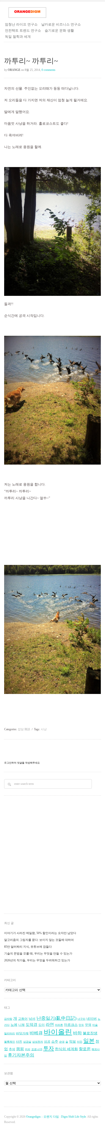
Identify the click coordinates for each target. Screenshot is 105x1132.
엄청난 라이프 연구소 (21, 24)
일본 (88, 1041)
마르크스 (71, 1025)
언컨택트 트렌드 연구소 (23, 30)
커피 (27, 1049)
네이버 (91, 1018)
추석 (12, 1049)
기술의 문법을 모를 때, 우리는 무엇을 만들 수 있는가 (38, 953)
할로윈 (85, 1049)
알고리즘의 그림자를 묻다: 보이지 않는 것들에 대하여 (39, 940)
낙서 (32, 1018)
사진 (19, 1041)
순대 (61, 1041)
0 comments (48, 70)
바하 (77, 1032)
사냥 (44, 729)
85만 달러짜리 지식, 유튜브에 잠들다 (28, 946)
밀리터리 (9, 1033)
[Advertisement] (52, 855)
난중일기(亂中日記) (56, 1018)
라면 (50, 1024)
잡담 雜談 (24, 729)
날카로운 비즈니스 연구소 (61, 24)
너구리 (81, 1019)
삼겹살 (27, 1041)
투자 (48, 1048)
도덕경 (31, 1024)
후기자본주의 (21, 1055)
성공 (47, 1041)
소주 (54, 1041)
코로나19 (36, 1049)
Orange (14, 70)
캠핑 (20, 1049)
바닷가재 (22, 1033)
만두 (81, 1025)
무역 (88, 1025)
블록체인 (9, 1041)
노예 (13, 1025)
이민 (79, 1041)
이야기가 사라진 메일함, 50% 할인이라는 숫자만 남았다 (40, 933)
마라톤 (59, 1025)
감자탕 (8, 1019)
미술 (95, 1025)
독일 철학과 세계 (18, 36)
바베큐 (36, 1032)
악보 (72, 1041)
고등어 (23, 1018)
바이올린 (58, 1032)
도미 (41, 1025)
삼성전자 (37, 1041)
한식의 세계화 (66, 1049)
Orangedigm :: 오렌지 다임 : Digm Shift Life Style (56, 1116)
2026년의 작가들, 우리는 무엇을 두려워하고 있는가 (37, 960)
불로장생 (90, 1033)
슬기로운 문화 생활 (59, 30)
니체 (21, 1025)
